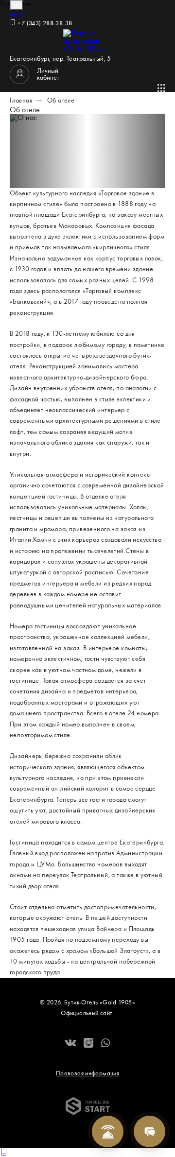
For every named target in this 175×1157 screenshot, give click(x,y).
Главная (21, 100)
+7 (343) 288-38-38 (44, 23)
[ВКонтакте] (70, 1044)
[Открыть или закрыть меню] (161, 88)
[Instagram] (88, 1044)
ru (16, 5)
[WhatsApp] (105, 1044)
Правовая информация (87, 1074)
